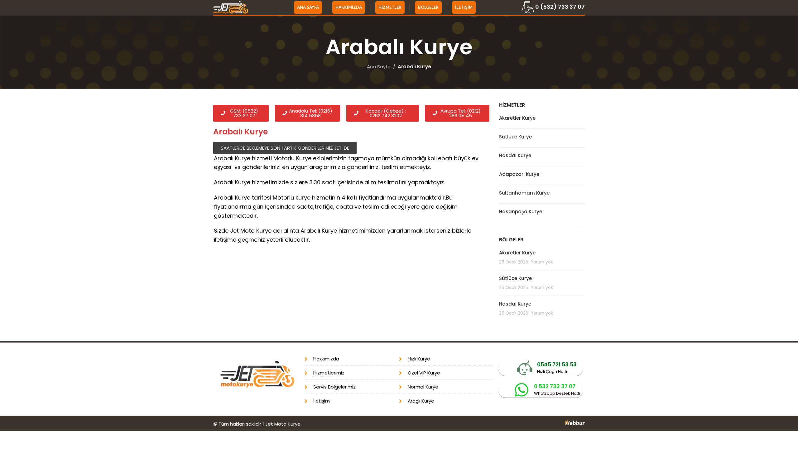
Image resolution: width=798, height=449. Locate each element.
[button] (285, 148)
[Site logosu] (230, 7)
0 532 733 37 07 (554, 386)
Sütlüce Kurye (515, 136)
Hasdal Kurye (515, 155)
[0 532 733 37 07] (521, 390)
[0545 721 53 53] (524, 368)
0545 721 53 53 (557, 364)
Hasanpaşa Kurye (520, 211)
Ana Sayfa (379, 66)
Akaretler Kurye (517, 118)
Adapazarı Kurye (519, 174)
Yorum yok (542, 262)
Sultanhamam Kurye (524, 193)
